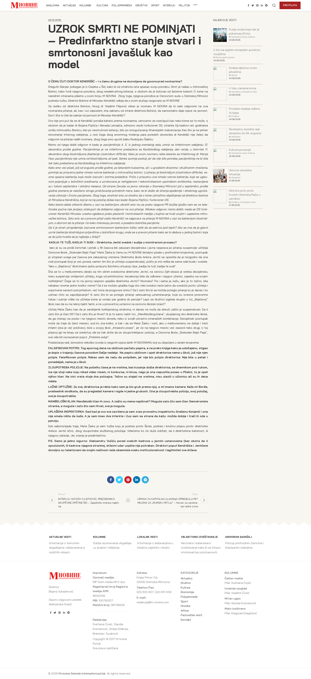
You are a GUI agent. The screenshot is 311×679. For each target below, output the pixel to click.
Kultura (251, 36)
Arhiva (185, 610)
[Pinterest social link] (257, 5)
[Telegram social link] (266, 5)
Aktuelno (235, 91)
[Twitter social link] (252, 5)
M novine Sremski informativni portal (82, 673)
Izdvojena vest (239, 36)
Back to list (128, 500)
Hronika (185, 606)
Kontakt (186, 619)
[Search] (274, 5)
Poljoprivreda (189, 596)
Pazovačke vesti (191, 615)
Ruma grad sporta (225, 57)
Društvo (235, 116)
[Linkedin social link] (262, 5)
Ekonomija (187, 592)
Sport (234, 75)
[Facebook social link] (248, 5)
